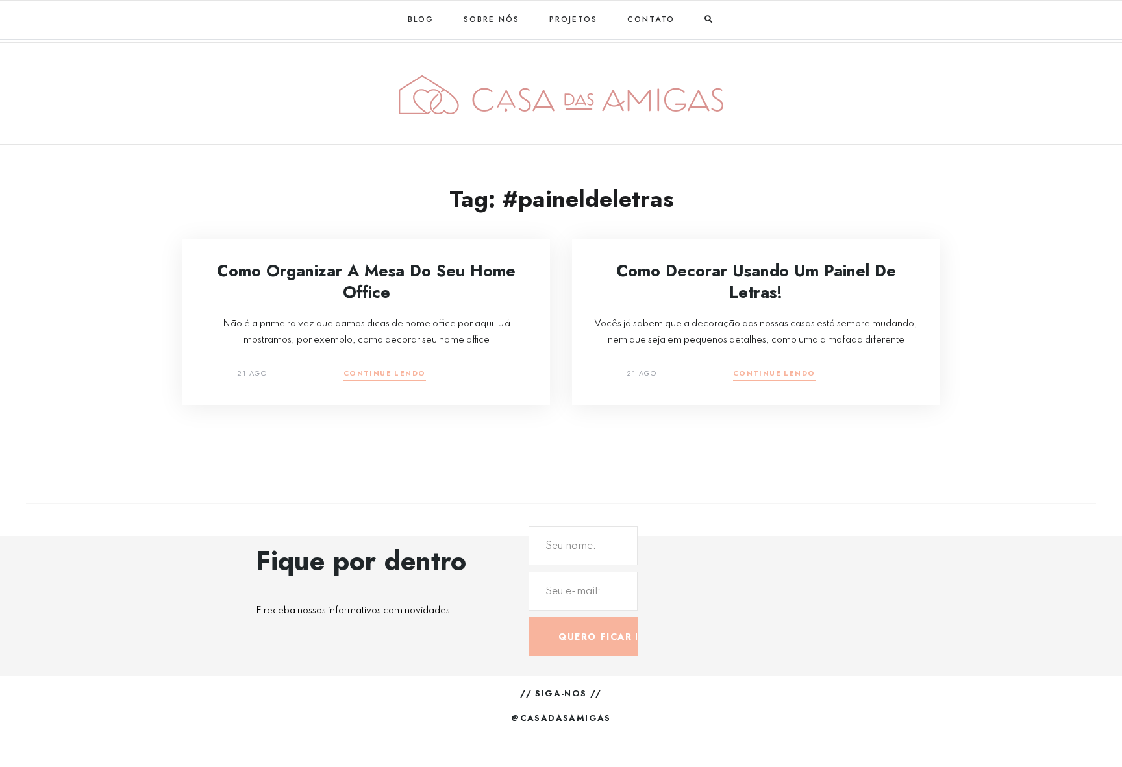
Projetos (573, 19)
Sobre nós (491, 19)
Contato (651, 19)
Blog (421, 19)
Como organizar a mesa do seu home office (366, 281)
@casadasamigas (561, 718)
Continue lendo (384, 374)
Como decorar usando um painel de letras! (756, 281)
